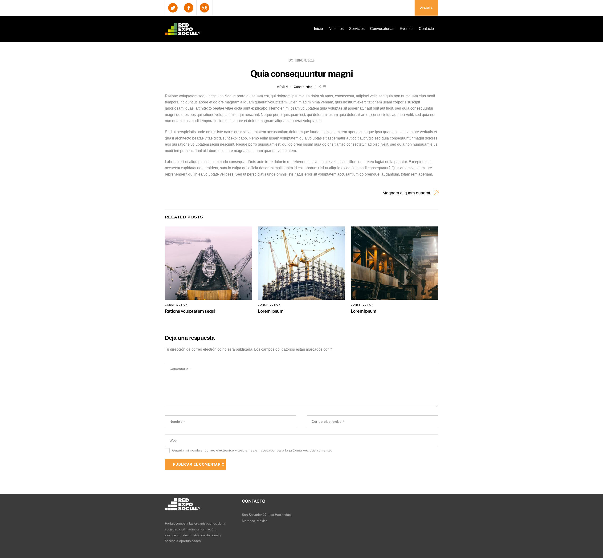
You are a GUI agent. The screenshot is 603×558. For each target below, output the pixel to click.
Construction (303, 87)
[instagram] (204, 7)
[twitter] (173, 7)
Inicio (318, 29)
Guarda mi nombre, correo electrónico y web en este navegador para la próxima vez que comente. (252, 450)
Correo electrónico (328, 421)
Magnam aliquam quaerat (406, 192)
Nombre (177, 421)
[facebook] (188, 7)
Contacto (426, 29)
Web (173, 440)
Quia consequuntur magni (301, 73)
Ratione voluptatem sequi (190, 311)
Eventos (406, 29)
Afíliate (426, 7)
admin (282, 87)
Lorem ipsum (270, 311)
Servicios (357, 29)
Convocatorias (382, 29)
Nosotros (336, 29)
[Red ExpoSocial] (182, 32)
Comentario (180, 369)
